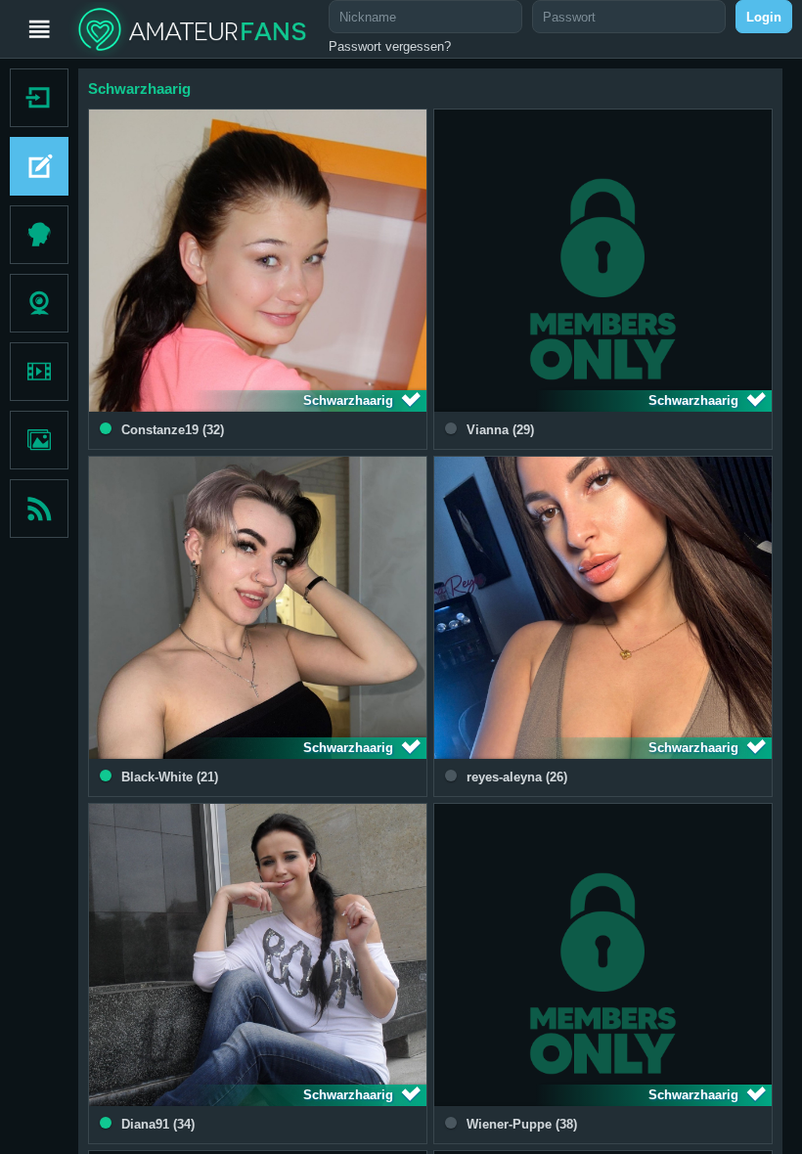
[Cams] (39, 303)
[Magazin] (39, 508)
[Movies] (39, 371)
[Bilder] (39, 440)
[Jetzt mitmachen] (34, 166)
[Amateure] (39, 234)
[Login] (34, 97)
